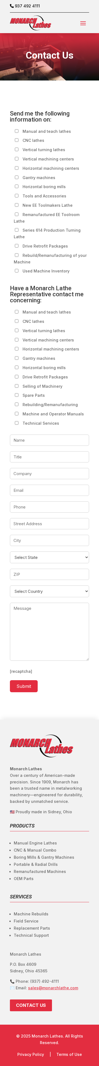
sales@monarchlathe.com (53, 987)
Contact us (31, 1005)
